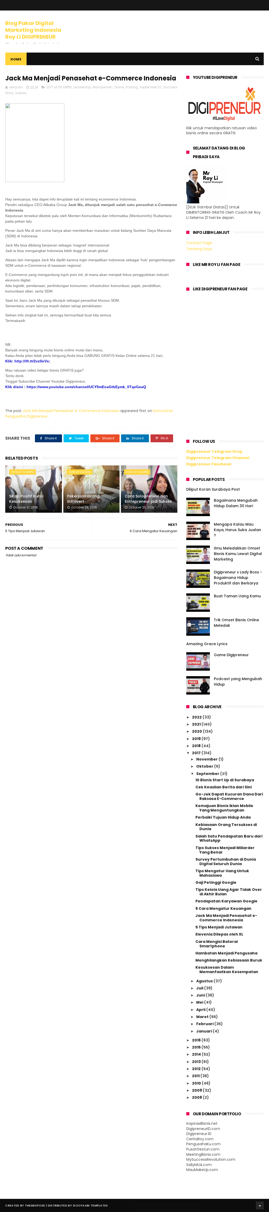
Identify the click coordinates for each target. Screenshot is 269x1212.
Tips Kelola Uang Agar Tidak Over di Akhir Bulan (228, 892)
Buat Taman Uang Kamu (237, 596)
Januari (204, 1031)
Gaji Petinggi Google (215, 882)
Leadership (82, 87)
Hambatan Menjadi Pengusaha (226, 953)
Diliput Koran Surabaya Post (213, 489)
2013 (196, 1061)
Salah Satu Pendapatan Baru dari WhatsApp (228, 838)
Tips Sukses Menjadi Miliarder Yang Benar (225, 850)
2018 (196, 745)
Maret (202, 1016)
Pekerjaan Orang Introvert (83, 499)
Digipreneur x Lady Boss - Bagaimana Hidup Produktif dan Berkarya (238, 577)
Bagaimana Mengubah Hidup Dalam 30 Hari (236, 503)
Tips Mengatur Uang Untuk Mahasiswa (222, 873)
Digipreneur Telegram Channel (217, 457)
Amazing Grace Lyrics (206, 643)
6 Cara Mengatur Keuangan (223, 908)
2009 (197, 1090)
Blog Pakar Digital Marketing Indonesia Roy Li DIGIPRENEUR (33, 29)
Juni (201, 995)
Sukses (21, 93)
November (207, 759)
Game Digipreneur (231, 655)
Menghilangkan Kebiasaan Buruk (228, 960)
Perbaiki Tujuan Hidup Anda (223, 817)
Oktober (205, 766)
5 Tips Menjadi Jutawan (218, 927)
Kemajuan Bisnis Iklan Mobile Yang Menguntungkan (224, 808)
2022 (197, 717)
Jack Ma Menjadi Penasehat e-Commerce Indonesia (71, 410)
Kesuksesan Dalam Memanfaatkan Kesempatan (226, 969)
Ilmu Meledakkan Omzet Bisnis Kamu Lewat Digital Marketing (238, 554)
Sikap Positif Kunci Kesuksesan (26, 499)
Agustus (205, 981)
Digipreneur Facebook (208, 464)
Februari (205, 1023)
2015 (196, 1047)
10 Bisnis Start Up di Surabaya (224, 780)
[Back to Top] (260, 1205)
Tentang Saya (199, 248)
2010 (197, 1083)
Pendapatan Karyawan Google (226, 901)
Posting (132, 87)
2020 (197, 731)
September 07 (150, 87)
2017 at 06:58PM (58, 87)
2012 (196, 1068)
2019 (196, 738)
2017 (196, 753)
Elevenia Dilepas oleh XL (219, 934)
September (208, 773)
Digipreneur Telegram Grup (214, 451)
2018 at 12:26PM (22, 472)
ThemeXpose (35, 1205)
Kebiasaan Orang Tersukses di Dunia (226, 827)
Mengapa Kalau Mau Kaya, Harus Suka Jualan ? (237, 530)
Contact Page (199, 242)
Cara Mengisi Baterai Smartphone (216, 944)
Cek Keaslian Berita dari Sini (223, 787)
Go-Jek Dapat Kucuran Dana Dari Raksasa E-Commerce (229, 796)
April (201, 1009)
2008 (197, 1097)
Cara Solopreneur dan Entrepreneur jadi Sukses (148, 499)
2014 (197, 1054)
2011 (196, 1076)
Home (16, 59)
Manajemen (102, 87)
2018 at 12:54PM (137, 472)
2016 (196, 1040)
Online (119, 87)
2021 (196, 724)
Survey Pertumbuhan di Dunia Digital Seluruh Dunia (225, 861)
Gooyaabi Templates (90, 1205)
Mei (200, 1002)
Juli (200, 988)
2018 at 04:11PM (79, 472)
